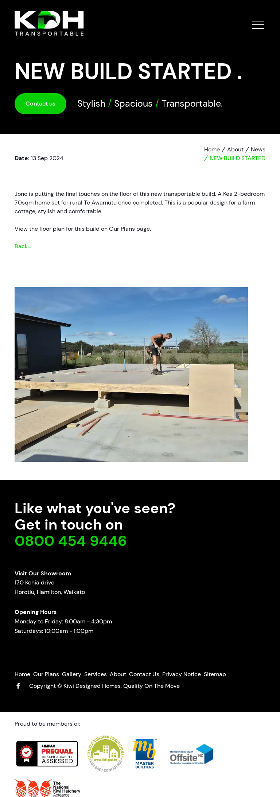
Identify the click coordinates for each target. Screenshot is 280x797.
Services (95, 674)
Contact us (40, 103)
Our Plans (46, 674)
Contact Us (144, 674)
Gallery (71, 674)
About (235, 149)
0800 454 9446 (71, 540)
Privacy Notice (181, 674)
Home (212, 149)
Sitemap (215, 674)
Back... (23, 246)
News (258, 149)
